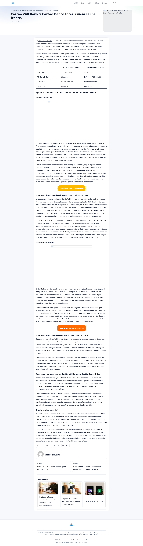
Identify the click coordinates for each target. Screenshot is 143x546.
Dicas (97, 3)
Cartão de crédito (86, 3)
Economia (105, 3)
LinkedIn (56, 446)
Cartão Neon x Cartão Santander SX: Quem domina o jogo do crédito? (87, 466)
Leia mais (95, 534)
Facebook (40, 446)
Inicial (76, 3)
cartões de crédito (45, 41)
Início (12, 10)
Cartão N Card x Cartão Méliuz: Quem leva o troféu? (51, 466)
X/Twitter (48, 446)
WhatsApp (65, 446)
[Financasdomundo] (13, 3)
